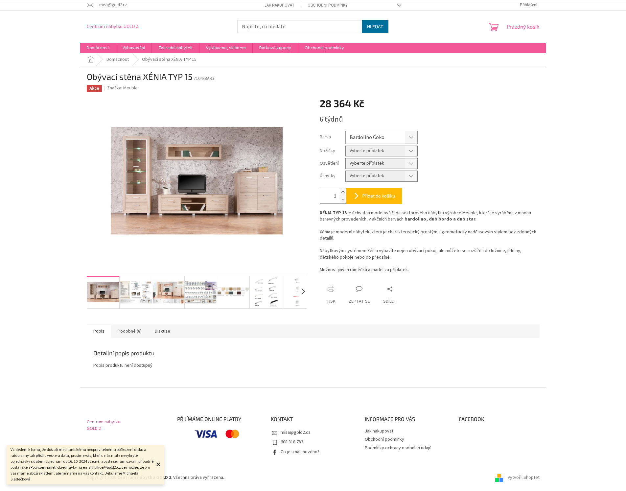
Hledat (375, 26)
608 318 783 (292, 442)
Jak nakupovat (279, 5)
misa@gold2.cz (296, 432)
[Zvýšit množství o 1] (343, 192)
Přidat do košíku (378, 196)
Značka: (122, 88)
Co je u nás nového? (300, 452)
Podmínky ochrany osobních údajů (398, 448)
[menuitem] (98, 48)
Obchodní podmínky (328, 5)
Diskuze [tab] (162, 331)
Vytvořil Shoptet (524, 477)
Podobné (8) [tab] (130, 331)
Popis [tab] (98, 331)
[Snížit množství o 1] (343, 199)
